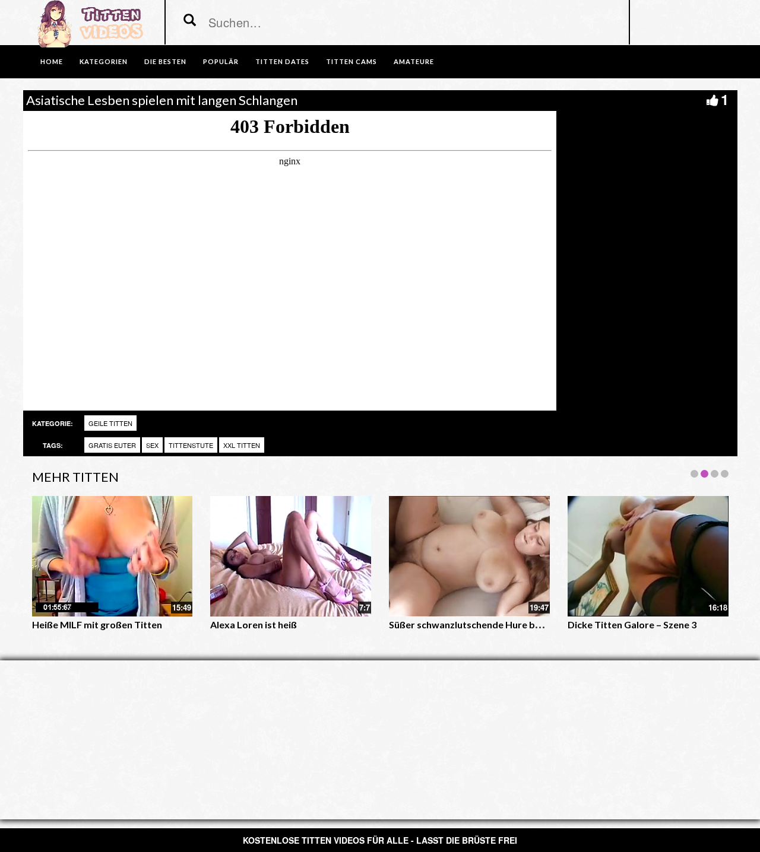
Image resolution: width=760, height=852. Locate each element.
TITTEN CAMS (351, 61)
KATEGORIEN (104, 61)
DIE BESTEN (165, 61)
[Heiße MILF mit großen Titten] (112, 556)
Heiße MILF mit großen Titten (97, 624)
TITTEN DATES (282, 61)
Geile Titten (110, 423)
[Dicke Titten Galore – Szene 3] (648, 556)
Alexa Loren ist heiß (253, 624)
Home (51, 61)
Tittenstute (191, 445)
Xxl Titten (241, 445)
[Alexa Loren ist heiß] (290, 556)
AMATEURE (414, 61)
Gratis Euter (112, 445)
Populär (221, 61)
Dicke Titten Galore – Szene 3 (632, 624)
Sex (152, 445)
